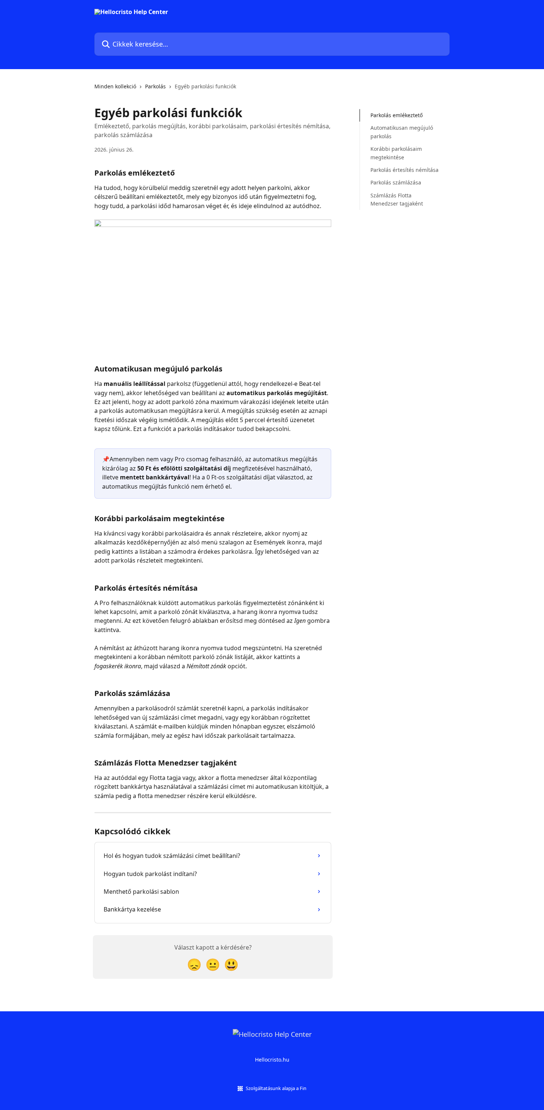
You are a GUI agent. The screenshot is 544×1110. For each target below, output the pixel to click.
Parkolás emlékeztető (396, 115)
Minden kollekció (115, 86)
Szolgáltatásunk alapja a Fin (276, 1088)
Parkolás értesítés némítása (404, 169)
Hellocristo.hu (272, 1059)
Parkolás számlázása (395, 182)
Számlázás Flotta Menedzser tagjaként (396, 199)
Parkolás (155, 86)
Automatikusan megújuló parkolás (401, 131)
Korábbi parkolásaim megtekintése (396, 152)
